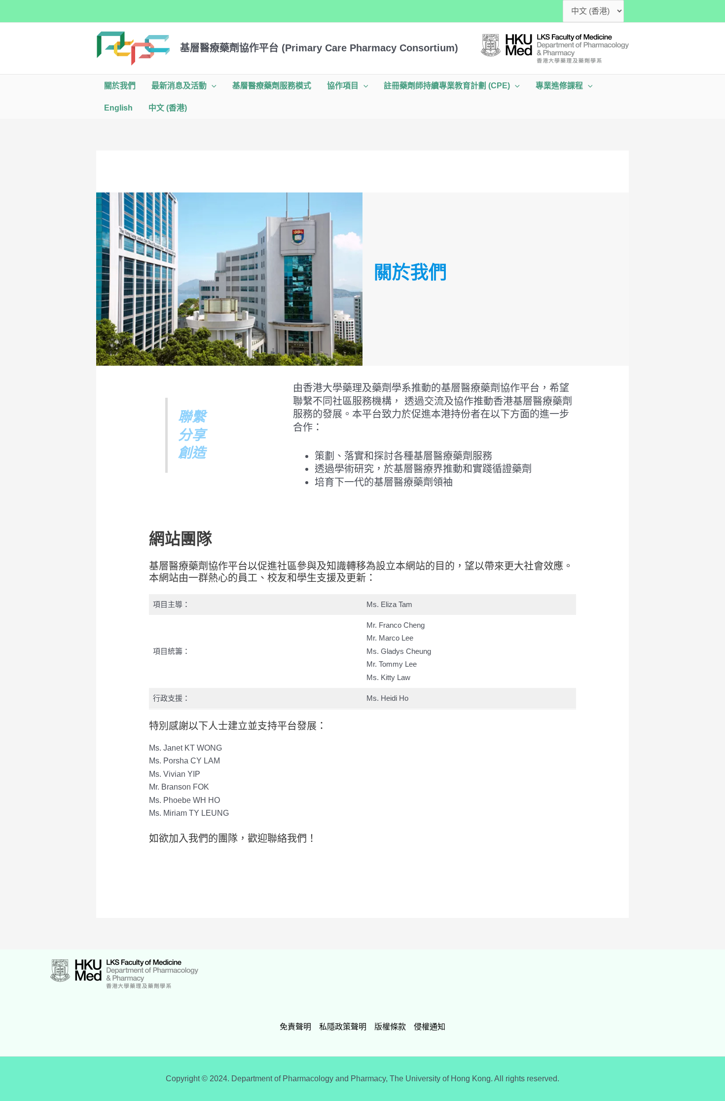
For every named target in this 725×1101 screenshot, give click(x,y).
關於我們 (120, 85)
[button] (212, 86)
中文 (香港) (167, 108)
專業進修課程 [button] (559, 85)
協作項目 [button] (343, 85)
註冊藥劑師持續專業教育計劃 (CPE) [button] (447, 85)
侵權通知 (429, 1027)
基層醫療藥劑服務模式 (271, 85)
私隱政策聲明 (342, 1027)
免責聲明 (295, 1027)
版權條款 (390, 1027)
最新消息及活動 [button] (179, 85)
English (118, 108)
